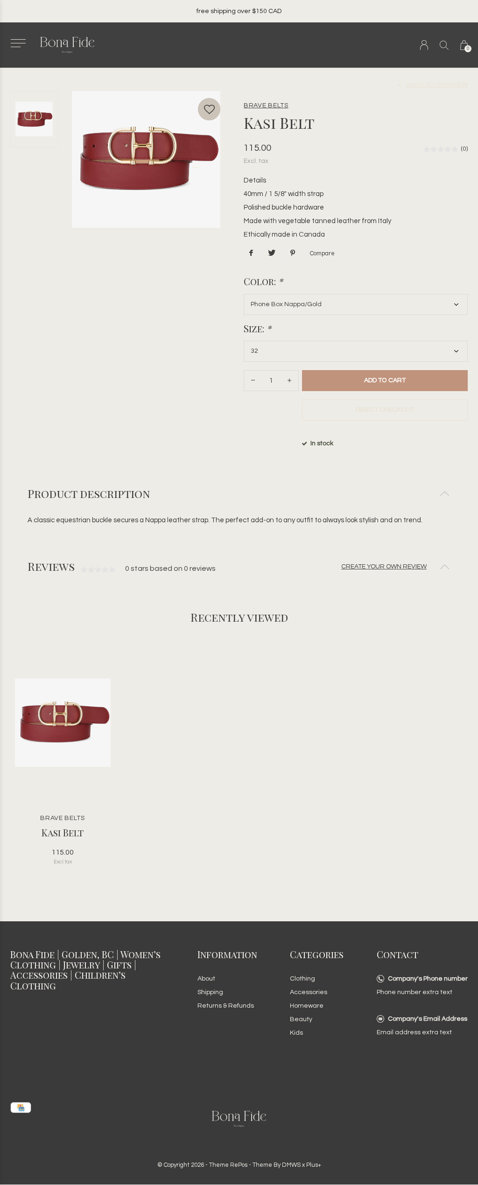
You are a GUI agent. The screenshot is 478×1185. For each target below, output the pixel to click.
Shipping (210, 992)
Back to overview (437, 85)
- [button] (253, 380)
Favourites (209, 109)
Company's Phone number (428, 978)
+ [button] (289, 380)
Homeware (306, 1006)
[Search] (444, 45)
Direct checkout (385, 410)
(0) (464, 149)
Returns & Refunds (225, 1006)
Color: (263, 281)
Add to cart (384, 380)
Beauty (301, 1019)
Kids (296, 1033)
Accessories (308, 992)
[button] (18, 43)
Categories (317, 954)
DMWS (291, 1165)
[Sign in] (424, 45)
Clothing (302, 978)
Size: (257, 328)
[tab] (239, 493)
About (206, 978)
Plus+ (313, 1165)
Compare (322, 253)
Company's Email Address (427, 1019)
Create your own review (384, 566)
